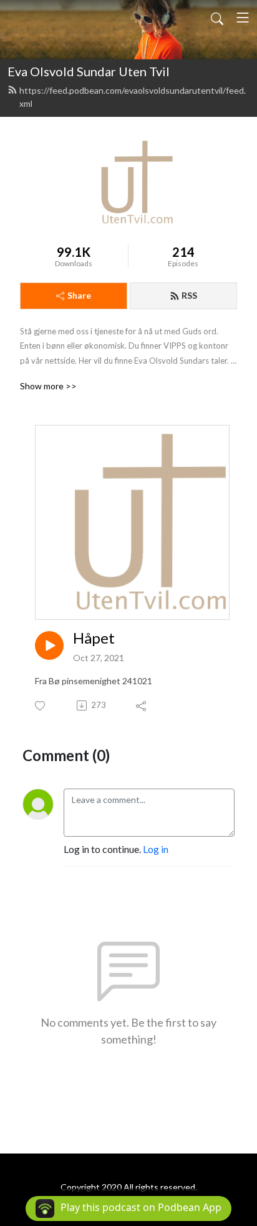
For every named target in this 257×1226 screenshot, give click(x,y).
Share (79, 295)
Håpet (94, 638)
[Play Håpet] (49, 645)
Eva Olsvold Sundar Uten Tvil (88, 71)
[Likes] (41, 705)
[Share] (142, 705)
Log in (155, 849)
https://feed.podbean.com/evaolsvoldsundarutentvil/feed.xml (132, 97)
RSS (189, 295)
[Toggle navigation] (242, 17)
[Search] (217, 17)
